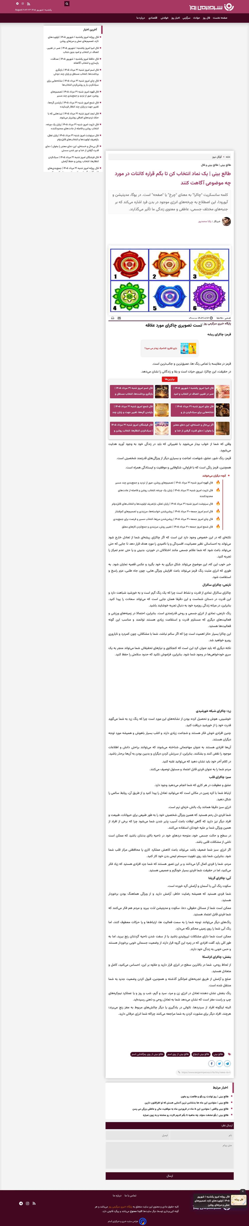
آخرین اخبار (90, 29)
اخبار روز (175, 18)
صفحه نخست (220, 18)
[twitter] (219, 1064)
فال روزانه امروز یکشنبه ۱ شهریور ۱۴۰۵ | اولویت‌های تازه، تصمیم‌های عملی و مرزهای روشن (212, 1201)
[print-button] (112, 318)
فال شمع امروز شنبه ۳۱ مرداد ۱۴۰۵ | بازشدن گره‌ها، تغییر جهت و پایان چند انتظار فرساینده (132, 410)
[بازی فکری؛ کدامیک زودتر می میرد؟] (187, 348)
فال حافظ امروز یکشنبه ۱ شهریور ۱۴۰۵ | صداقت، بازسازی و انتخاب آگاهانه (74, 61)
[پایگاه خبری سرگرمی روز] (211, 7)
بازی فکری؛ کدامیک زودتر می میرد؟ (161, 348)
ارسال (170, 1176)
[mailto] (118, 318)
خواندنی (164, 18)
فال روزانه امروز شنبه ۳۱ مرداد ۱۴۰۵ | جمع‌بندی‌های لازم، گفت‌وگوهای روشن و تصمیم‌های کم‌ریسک (73, 170)
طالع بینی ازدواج (201, 1054)
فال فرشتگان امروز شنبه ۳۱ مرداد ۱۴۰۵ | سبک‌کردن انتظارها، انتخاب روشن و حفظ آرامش (132, 429)
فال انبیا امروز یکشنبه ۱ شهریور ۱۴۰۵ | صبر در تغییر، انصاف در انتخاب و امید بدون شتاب (194, 392)
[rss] (28, 4)
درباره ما (141, 18)
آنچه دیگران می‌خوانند (214, 476)
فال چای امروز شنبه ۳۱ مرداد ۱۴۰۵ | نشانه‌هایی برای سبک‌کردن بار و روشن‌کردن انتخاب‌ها (195, 410)
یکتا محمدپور (204, 222)
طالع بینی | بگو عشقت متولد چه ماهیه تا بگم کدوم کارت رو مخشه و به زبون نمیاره (185, 1115)
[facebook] (211, 1064)
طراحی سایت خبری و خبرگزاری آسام (123, 1221)
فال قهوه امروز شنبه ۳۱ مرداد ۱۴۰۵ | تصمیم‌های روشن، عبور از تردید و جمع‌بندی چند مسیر (164, 483)
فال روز (206, 18)
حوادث (196, 18)
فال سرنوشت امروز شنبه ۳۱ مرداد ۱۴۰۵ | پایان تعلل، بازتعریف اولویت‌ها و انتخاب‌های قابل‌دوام (162, 504)
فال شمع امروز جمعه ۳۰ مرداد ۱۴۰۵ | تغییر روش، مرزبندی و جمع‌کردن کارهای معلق (167, 527)
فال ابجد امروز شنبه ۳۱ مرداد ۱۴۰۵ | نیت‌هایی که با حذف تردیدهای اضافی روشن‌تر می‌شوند (73, 116)
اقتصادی (153, 18)
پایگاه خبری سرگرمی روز (217, 323)
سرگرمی (186, 18)
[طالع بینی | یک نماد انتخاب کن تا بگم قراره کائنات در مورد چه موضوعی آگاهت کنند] (227, 1064)
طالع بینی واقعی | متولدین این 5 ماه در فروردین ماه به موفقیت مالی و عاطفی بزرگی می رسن (180, 1109)
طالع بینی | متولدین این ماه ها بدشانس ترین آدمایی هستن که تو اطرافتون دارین (186, 1103)
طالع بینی (218, 1054)
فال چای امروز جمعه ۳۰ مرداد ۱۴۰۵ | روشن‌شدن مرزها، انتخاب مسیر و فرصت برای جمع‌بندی (163, 519)
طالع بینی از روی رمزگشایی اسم (147, 1054)
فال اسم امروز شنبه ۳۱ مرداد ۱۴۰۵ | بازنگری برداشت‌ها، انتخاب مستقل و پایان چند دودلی (134, 392)
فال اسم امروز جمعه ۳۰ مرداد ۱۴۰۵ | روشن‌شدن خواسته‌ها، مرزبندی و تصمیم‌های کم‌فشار (164, 512)
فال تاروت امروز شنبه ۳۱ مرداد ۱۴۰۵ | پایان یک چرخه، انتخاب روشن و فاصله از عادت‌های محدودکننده (165, 493)
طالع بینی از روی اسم (178, 1054)
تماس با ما (130, 1196)
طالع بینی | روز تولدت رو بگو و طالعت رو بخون (204, 1097)
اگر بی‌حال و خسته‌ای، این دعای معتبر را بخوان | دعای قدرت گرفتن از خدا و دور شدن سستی (193, 429)
